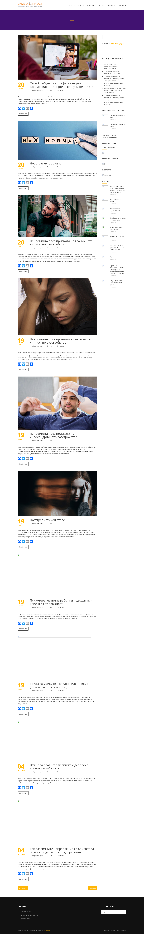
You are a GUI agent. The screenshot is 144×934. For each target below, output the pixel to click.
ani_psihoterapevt (37, 90)
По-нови (93, 888)
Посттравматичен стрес (47, 520)
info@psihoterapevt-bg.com (29, 915)
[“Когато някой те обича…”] (105, 201)
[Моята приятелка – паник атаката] (105, 229)
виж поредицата (117, 44)
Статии (49, 90)
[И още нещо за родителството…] (105, 211)
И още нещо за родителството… (115, 210)
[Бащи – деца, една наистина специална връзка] (105, 282)
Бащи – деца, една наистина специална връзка (116, 282)
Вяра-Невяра (114, 257)
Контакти (122, 5)
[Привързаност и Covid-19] (105, 238)
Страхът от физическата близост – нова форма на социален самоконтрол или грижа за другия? (117, 269)
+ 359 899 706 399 (26, 911)
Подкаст (101, 5)
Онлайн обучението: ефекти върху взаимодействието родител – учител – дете (61, 85)
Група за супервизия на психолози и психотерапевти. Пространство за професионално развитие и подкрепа (114, 80)
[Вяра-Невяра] (105, 259)
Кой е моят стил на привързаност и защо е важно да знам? (117, 247)
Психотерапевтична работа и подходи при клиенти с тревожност (61, 602)
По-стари (22, 888)
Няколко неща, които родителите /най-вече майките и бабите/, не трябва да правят (117, 189)
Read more (23, 114)
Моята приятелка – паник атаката (116, 228)
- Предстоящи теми (109, 137)
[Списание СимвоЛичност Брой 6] (105, 126)
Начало (72, 5)
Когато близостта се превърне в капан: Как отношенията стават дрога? (115, 90)
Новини (111, 5)
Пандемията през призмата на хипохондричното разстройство (53, 435)
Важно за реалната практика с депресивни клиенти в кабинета (61, 766)
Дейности (91, 5)
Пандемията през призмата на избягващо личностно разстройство (60, 340)
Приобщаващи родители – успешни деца (118, 219)
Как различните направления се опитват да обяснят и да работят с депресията (62, 850)
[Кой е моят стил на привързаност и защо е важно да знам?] (105, 248)
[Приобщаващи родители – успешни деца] (105, 220)
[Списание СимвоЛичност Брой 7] (105, 117)
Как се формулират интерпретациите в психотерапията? (111, 66)
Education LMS (33, 930)
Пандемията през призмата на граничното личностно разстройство (61, 242)
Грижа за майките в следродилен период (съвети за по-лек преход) (60, 685)
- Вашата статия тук (109, 135)
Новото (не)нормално (46, 163)
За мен (81, 5)
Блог (117, 930)
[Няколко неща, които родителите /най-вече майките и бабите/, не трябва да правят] (105, 188)
